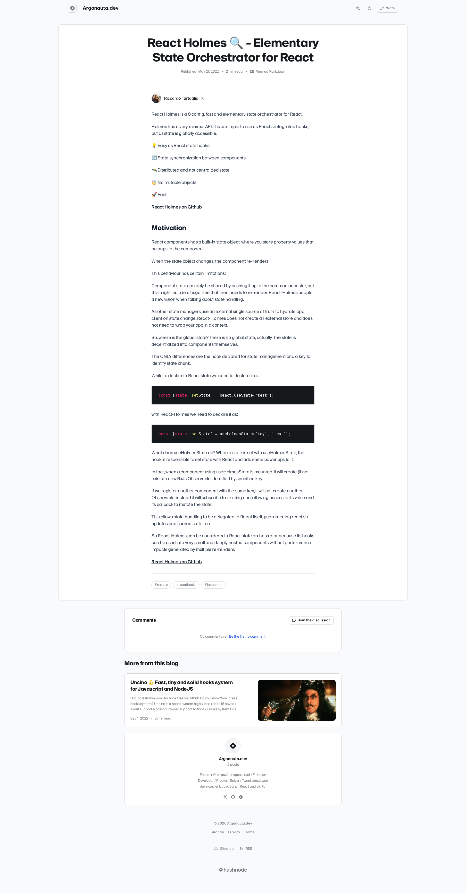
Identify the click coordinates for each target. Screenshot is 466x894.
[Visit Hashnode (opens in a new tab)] (233, 870)
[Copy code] (308, 391)
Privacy (234, 832)
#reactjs (161, 585)
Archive (218, 832)
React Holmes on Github (176, 207)
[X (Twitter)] (202, 98)
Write (390, 8)
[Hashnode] (240, 797)
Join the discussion (314, 620)
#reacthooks (186, 585)
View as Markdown (270, 71)
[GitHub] (233, 797)
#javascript (214, 585)
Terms (249, 832)
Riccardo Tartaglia (181, 98)
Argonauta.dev (100, 8)
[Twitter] (225, 797)
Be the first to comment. (247, 637)
